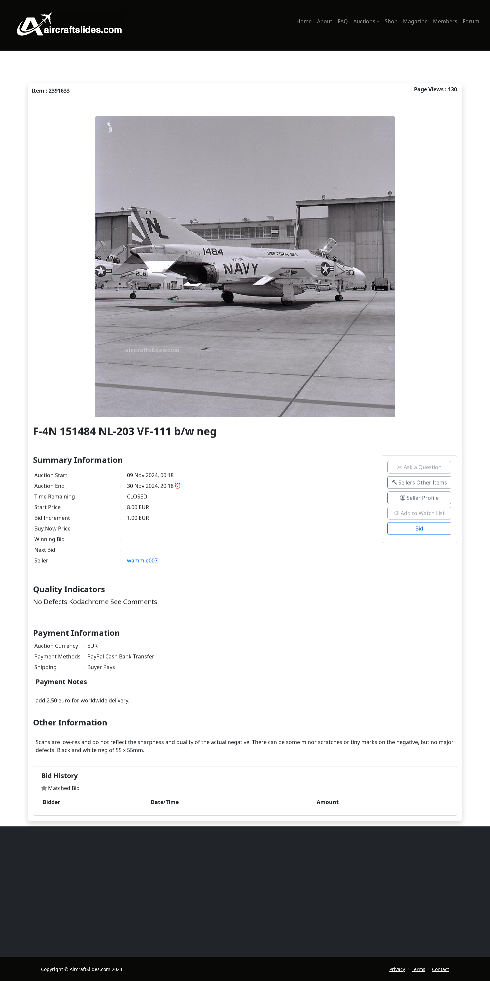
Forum (471, 21)
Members (445, 21)
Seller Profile (422, 497)
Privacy (397, 969)
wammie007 (142, 560)
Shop (391, 21)
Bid (419, 528)
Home (304, 21)
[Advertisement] (241, 891)
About (324, 21)
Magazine (415, 21)
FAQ (343, 21)
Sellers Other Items (422, 482)
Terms (418, 969)
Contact (440, 969)
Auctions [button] (364, 21)
